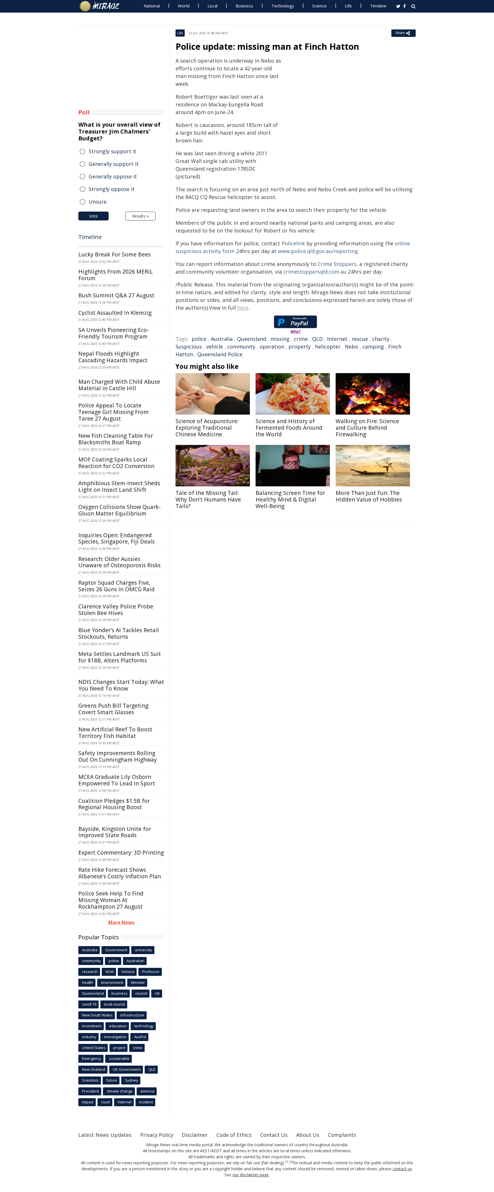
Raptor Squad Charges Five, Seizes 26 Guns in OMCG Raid (116, 586)
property (299, 346)
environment (112, 982)
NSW (109, 971)
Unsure (98, 201)
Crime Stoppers (337, 263)
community (241, 346)
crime (301, 338)
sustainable (119, 1058)
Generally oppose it (113, 176)
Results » (140, 216)
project (119, 1047)
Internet (337, 338)
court (105, 1102)
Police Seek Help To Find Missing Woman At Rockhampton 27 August (111, 900)
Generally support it (114, 163)
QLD (317, 338)
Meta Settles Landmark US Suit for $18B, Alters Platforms (119, 657)
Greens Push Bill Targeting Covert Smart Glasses (113, 709)
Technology (282, 6)
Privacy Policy (156, 1134)
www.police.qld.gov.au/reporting (318, 251)
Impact (87, 1102)
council (141, 993)
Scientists (90, 1080)
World (184, 6)
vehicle (214, 346)
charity (380, 338)
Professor (151, 971)
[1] (286, 1162)
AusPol (140, 1036)
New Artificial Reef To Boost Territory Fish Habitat (115, 733)
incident (146, 1102)
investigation (115, 1036)
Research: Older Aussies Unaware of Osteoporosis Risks (119, 562)
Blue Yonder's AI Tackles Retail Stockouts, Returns (118, 633)
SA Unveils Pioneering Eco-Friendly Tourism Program (113, 333)
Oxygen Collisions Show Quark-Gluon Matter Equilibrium (119, 510)
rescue (360, 338)
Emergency (91, 1058)
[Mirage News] (102, 6)
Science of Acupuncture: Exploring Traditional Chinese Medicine (207, 427)
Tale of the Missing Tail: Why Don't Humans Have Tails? (208, 499)
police (199, 338)
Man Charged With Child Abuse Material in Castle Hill (119, 385)
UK (157, 993)
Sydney (131, 1080)
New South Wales (97, 1015)
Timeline (378, 6)
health (87, 982)
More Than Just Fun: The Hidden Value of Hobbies (369, 496)
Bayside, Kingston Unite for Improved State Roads (114, 832)
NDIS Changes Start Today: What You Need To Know (121, 685)
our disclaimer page (250, 1174)
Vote (93, 216)
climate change (120, 1091)
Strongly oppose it (112, 189)
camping (373, 346)
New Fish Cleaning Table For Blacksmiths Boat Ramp (115, 439)
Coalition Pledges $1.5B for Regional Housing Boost (114, 804)
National (152, 6)
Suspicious (189, 346)
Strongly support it (112, 151)
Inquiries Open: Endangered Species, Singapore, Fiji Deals (116, 539)
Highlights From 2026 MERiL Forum (115, 275)
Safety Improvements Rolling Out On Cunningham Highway (117, 756)
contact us (402, 1168)
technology (144, 1025)
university (143, 949)
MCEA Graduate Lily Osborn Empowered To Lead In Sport (116, 780)
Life (348, 6)
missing (280, 338)
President (90, 1091)
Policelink (293, 243)
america (147, 1091)
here (242, 307)
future (111, 1080)
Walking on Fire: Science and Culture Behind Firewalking (367, 427)
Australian (135, 960)
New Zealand (93, 1069)
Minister (138, 982)
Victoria (127, 971)
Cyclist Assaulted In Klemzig (115, 313)
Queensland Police (219, 354)
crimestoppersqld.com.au (314, 271)
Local (213, 6)
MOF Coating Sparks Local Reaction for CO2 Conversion (116, 463)
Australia (222, 338)
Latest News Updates (105, 1134)
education (118, 1025)
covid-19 (89, 1004)
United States (93, 1047)
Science (319, 6)
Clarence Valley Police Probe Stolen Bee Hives (115, 610)
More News (121, 922)
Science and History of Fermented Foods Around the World (289, 427)
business (119, 993)
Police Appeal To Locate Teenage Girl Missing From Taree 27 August (113, 412)
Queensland (251, 338)
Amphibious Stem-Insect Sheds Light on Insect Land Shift (119, 486)
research (90, 971)
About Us (307, 1134)
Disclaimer (195, 1134)
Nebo (351, 346)
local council (114, 1004)
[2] (291, 1162)
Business (244, 6)
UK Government (127, 1069)
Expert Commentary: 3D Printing (121, 852)
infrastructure (132, 1015)
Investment (91, 1025)
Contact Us (274, 1134)
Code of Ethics (234, 1134)
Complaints (342, 1134)
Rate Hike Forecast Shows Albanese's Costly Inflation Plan (119, 873)
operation (272, 346)
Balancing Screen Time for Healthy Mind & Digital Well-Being (290, 499)
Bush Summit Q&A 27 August (116, 295)
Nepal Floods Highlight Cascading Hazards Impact (113, 357)
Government (116, 949)
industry (89, 1036)
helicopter (327, 346)
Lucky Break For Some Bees (114, 254)
